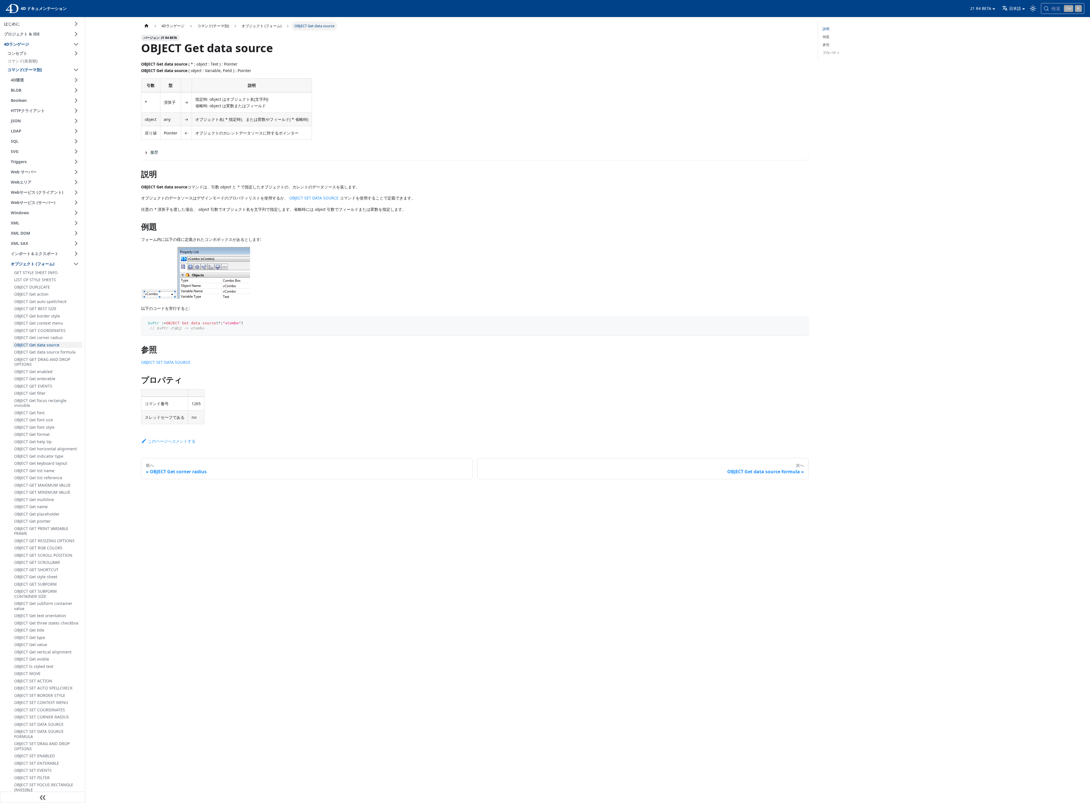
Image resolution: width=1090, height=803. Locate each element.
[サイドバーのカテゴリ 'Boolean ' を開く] (76, 100)
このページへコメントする (172, 441)
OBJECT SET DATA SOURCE (314, 198)
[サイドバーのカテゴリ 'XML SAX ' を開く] (76, 243)
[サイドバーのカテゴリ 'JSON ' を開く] (76, 120)
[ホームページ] (146, 26)
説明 (826, 28)
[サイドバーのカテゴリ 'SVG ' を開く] (76, 151)
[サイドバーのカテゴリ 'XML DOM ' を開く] (76, 233)
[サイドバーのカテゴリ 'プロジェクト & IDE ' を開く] (76, 34)
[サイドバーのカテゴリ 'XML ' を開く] (76, 223)
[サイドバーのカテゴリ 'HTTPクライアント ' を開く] (76, 110)
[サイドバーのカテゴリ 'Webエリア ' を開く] (76, 182)
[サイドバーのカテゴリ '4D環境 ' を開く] (76, 80)
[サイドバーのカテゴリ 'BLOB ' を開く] (76, 90)
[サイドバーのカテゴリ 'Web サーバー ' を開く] (76, 171)
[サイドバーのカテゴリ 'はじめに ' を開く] (76, 23)
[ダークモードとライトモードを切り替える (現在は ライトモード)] (1032, 8)
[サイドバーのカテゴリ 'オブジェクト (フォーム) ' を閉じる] (76, 263)
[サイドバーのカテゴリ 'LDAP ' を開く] (76, 131)
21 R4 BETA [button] (980, 8)
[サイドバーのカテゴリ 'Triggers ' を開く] (76, 161)
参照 (826, 44)
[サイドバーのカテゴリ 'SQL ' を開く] (76, 141)
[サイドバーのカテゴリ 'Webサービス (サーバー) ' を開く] (76, 202)
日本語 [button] (1015, 8)
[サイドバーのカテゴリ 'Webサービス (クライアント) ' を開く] (76, 192)
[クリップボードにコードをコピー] (801, 323)
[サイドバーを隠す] (42, 797)
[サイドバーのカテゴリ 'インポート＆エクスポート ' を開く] (76, 253)
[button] (44, 53)
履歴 (154, 152)
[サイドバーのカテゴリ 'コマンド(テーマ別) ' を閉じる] (76, 69)
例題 (826, 36)
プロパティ (831, 52)
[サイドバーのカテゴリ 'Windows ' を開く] (76, 212)
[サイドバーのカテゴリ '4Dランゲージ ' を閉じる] (76, 44)
